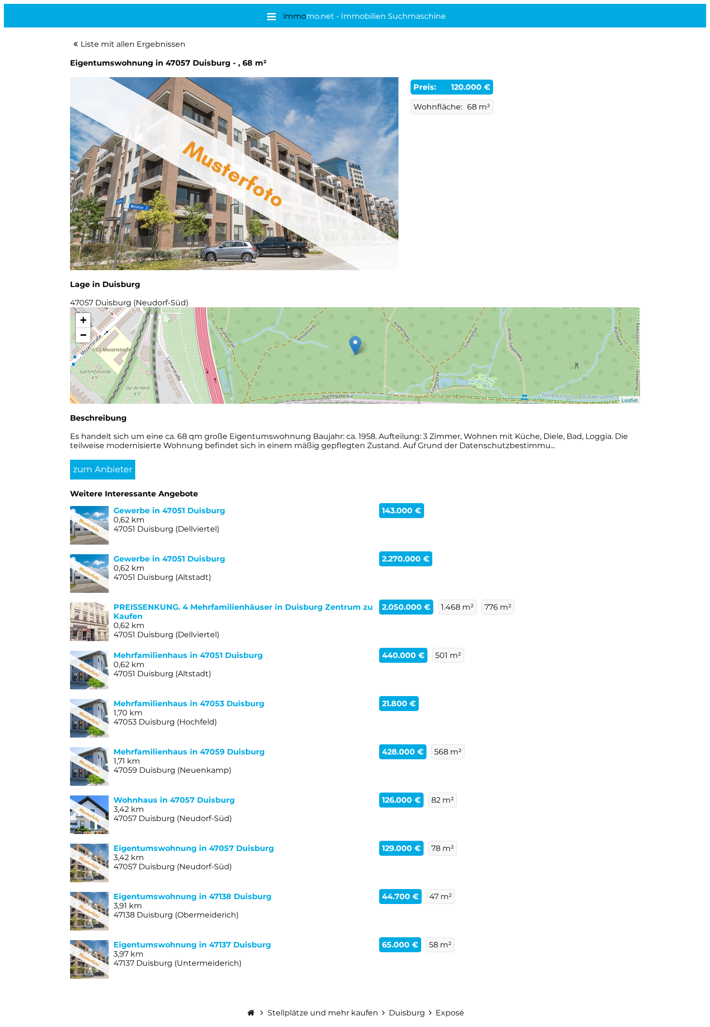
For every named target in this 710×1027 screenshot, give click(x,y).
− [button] (83, 335)
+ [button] (83, 320)
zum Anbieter (102, 469)
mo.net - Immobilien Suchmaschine (364, 16)
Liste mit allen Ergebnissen (133, 44)
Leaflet (630, 400)
